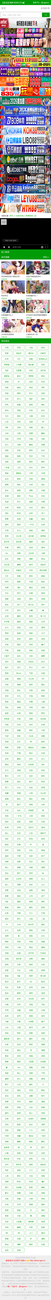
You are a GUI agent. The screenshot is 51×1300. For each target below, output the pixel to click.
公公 (43, 884)
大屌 (7, 530)
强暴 (19, 884)
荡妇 (19, 895)
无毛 (7, 1124)
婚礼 (31, 1084)
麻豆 (19, 376)
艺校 (7, 810)
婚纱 (43, 1204)
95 (31, 1147)
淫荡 (7, 690)
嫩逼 (31, 444)
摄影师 (6, 1038)
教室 (19, 1124)
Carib (31, 735)
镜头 (19, 781)
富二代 (43, 616)
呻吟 (31, 730)
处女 (43, 410)
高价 (7, 1090)
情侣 (31, 387)
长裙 (43, 673)
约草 (31, 1227)
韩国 (7, 381)
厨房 (19, 638)
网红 (43, 404)
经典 (43, 1113)
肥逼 (43, 907)
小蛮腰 (18, 1221)
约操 (19, 718)
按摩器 (43, 535)
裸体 (31, 930)
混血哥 (18, 353)
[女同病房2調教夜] (13, 326)
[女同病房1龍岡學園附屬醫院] (38, 306)
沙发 (31, 655)
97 (31, 844)
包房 (7, 1250)
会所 (31, 513)
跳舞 (7, 1061)
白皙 (43, 964)
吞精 (19, 1250)
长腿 (43, 490)
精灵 (7, 918)
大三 (31, 913)
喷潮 (19, 770)
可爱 (19, 855)
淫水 (31, 758)
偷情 (19, 456)
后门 (43, 513)
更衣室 (18, 541)
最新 (7, 878)
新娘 (7, 1210)
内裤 (7, 861)
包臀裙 (43, 1118)
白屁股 (43, 1061)
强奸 (31, 398)
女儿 (19, 530)
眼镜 (7, 907)
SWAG (31, 376)
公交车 (18, 878)
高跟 (7, 450)
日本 (7, 398)
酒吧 (43, 1238)
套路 (31, 1164)
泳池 (31, 547)
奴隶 (7, 1015)
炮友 (19, 484)
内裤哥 (43, 353)
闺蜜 (7, 598)
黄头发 (6, 1158)
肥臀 (7, 518)
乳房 (31, 1153)
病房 (43, 690)
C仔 (18, 358)
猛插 (19, 633)
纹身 (7, 753)
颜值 (19, 701)
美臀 (7, 1101)
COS (19, 438)
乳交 (31, 456)
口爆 (7, 1153)
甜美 (19, 1153)
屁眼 (43, 735)
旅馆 (7, 964)
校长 (31, 1158)
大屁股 (31, 1061)
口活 (19, 1084)
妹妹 (19, 650)
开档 (31, 707)
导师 (19, 941)
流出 (7, 873)
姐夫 (19, 655)
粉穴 (43, 1147)
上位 (7, 1027)
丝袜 (43, 393)
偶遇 (43, 1050)
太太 (19, 787)
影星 (31, 1187)
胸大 (7, 775)
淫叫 (7, 661)
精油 (7, 764)
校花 (43, 838)
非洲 (19, 827)
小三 (31, 1170)
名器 (43, 1244)
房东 (7, 695)
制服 (19, 404)
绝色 (7, 815)
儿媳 (31, 347)
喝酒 (19, 678)
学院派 (6, 718)
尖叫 (7, 1164)
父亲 (43, 621)
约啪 (19, 913)
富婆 (7, 353)
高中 (43, 604)
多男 (31, 987)
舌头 (19, 838)
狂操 (31, 770)
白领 (43, 724)
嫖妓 (43, 958)
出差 (7, 1221)
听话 (7, 981)
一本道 (6, 467)
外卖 (31, 410)
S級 (18, 975)
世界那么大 (43, 358)
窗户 (19, 804)
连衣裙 (31, 535)
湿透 (31, 821)
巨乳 (7, 404)
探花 (43, 376)
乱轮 (31, 884)
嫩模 (19, 564)
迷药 (43, 541)
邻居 (43, 1067)
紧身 (31, 964)
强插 (7, 1181)
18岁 (7, 735)
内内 (19, 1055)
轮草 (19, 998)
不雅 (19, 753)
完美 (7, 1118)
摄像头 (18, 473)
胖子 (7, 1084)
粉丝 (7, 993)
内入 (19, 1078)
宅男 (31, 690)
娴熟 (43, 1187)
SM (6, 427)
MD (43, 387)
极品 (31, 587)
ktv (7, 553)
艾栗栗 (18, 370)
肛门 (7, 787)
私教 (43, 1227)
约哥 (7, 358)
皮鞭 (31, 1095)
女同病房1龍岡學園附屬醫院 (36, 315)
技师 (19, 1113)
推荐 (31, 993)
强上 (7, 867)
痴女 (31, 798)
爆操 (19, 621)
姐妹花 (43, 1164)
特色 (43, 770)
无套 (43, 438)
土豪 (43, 701)
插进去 (31, 747)
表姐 (19, 410)
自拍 (31, 381)
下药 (43, 456)
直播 (31, 433)
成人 (7, 833)
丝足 (7, 987)
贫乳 (19, 1095)
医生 (19, 690)
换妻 (7, 895)
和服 (19, 1198)
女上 (43, 878)
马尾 (7, 1198)
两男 (31, 975)
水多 (43, 804)
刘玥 (31, 370)
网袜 (7, 941)
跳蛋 (19, 1210)
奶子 (43, 855)
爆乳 (43, 461)
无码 (19, 421)
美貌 (31, 1067)
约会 (19, 1158)
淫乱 (7, 513)
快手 (43, 998)
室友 (19, 735)
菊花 (31, 947)
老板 (43, 1175)
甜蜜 (31, 1032)
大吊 (43, 667)
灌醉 (31, 558)
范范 (43, 364)
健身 (7, 855)
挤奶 (7, 1215)
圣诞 (7, 638)
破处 (43, 924)
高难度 (31, 810)
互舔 (43, 821)
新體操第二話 (31, 215)
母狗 (43, 890)
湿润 (43, 993)
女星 (7, 1044)
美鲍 (43, 1107)
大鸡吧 (31, 1021)
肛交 (43, 416)
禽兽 (31, 1101)
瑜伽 (43, 850)
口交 (7, 421)
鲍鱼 (31, 1141)
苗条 (43, 593)
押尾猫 (6, 364)
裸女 (19, 1175)
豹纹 (7, 1055)
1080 (7, 1135)
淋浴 (19, 764)
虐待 (7, 524)
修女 (19, 798)
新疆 (19, 1192)
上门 (31, 1232)
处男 (19, 930)
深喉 (43, 1192)
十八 (31, 1130)
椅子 (31, 781)
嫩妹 (43, 433)
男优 (43, 1198)
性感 (43, 587)
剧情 (31, 404)
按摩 (43, 970)
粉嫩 (31, 518)
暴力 (19, 1038)
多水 (43, 661)
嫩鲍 (19, 1141)
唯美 (19, 478)
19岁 (43, 730)
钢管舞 (31, 1221)
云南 (31, 1192)
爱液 (7, 730)
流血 (7, 1130)
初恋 (19, 627)
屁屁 (19, 821)
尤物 (19, 444)
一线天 (43, 1135)
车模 (19, 1238)
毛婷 (7, 370)
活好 (7, 838)
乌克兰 (31, 827)
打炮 (31, 695)
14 (7, 924)
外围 (43, 501)
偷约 (7, 1113)
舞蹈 (19, 1061)
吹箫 (7, 547)
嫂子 (43, 1021)
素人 (43, 427)
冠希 (19, 861)
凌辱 (7, 935)
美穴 (7, 1187)
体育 (43, 1130)
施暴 (19, 867)
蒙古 (7, 1192)
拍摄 (19, 1010)
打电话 (43, 953)
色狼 (7, 1050)
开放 (7, 644)
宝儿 (7, 770)
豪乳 (43, 1141)
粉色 (31, 616)
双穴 (19, 593)
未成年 (31, 1118)
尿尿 (19, 1170)
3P (43, 421)
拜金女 (31, 661)
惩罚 (19, 1015)
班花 (31, 838)
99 (19, 1232)
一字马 (31, 524)
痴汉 (19, 1050)
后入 (7, 444)
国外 (43, 775)
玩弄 (31, 855)
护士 (31, 393)
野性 (43, 713)
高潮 (7, 495)
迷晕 (19, 553)
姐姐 (31, 530)
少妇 (7, 433)
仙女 (19, 810)
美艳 (43, 1055)
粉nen (18, 673)
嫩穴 (43, 644)
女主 (7, 930)
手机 (43, 1004)
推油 (43, 547)
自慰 (7, 461)
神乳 (43, 901)
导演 (31, 1090)
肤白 (31, 753)
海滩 (31, 1010)
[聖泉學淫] (13, 287)
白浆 (7, 913)
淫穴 (19, 667)
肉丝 (43, 347)
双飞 (19, 398)
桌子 (43, 895)
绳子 (43, 1095)
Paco (31, 495)
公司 (31, 895)
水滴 (7, 347)
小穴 (19, 775)
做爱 (19, 461)
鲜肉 (43, 695)
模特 (19, 393)
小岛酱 (18, 364)
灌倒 (43, 1101)
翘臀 (43, 655)
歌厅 (19, 981)
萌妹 (7, 473)
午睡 (19, 1021)
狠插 (7, 798)
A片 (43, 678)
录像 (31, 867)
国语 (43, 518)
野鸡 (43, 781)
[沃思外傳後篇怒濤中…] (38, 268)
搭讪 (7, 410)
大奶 (19, 433)
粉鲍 (7, 1141)
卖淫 (19, 1044)
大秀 (31, 473)
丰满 (43, 473)
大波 (19, 1215)
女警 (43, 930)
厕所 (19, 524)
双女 (7, 604)
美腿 (43, 444)
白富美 (31, 764)
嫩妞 (19, 616)
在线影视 (45, 8)
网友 (43, 1090)
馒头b (31, 1135)
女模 (31, 970)
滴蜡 (31, 490)
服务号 (43, 833)
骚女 (43, 684)
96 (31, 741)
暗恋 (7, 844)
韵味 (43, 798)
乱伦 (43, 450)
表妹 (31, 650)
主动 (19, 924)
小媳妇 (43, 747)
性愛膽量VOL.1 (31, 295)
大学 (7, 610)
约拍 (7, 1227)
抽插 (31, 501)
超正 (7, 667)
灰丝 (31, 724)
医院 (7, 673)
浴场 (7, 958)
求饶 (7, 953)
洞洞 (31, 804)
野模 (7, 1238)
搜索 (46, 15)
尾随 (43, 1044)
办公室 (18, 535)
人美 (7, 1175)
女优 (7, 1204)
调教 (19, 558)
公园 (19, 1027)
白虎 (31, 484)
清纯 (7, 947)
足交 (19, 833)
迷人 (7, 884)
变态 (43, 495)
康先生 (31, 353)
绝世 (7, 850)
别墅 (7, 890)
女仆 (43, 935)
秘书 (31, 564)
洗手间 (31, 953)
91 (19, 381)
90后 (19, 513)
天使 (7, 684)
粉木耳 (6, 541)
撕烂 (31, 1038)
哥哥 (19, 1101)
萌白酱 (31, 364)
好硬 (7, 998)
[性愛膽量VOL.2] (13, 306)
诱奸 (43, 1210)
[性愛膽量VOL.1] (38, 287)
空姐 (7, 393)
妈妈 (43, 530)
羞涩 (43, 1232)
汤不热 (43, 370)
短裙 (7, 678)
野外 (43, 467)
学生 (31, 467)
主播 (31, 416)
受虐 (7, 741)
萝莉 (31, 450)
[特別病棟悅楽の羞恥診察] (13, 268)
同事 (31, 427)
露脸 (43, 478)
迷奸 (43, 398)
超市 (19, 1118)
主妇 (31, 1107)
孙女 (7, 490)
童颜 (43, 1215)
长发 (31, 787)
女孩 (43, 753)
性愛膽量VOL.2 (7, 315)
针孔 (19, 695)
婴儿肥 (43, 975)
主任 (43, 1158)
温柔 (43, 1032)
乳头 (31, 861)
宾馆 (31, 644)
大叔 (31, 1175)
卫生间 (31, 553)
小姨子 (6, 655)
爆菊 (7, 484)
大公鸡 (31, 678)
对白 (31, 850)
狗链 (19, 1107)
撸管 (19, 993)
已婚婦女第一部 (32, 334)
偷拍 (19, 387)
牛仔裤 (6, 621)
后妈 (43, 1153)
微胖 (19, 901)
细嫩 (19, 1135)
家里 (7, 701)
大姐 (31, 918)
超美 (7, 713)
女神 (7, 507)
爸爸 (7, 535)
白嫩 (31, 610)
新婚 (31, 1204)
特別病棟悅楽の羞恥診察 (10, 276)
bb (43, 873)
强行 (43, 861)
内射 (7, 387)
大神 (31, 1198)
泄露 (43, 867)
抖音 (43, 381)
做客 (7, 1107)
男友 (19, 1032)
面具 (31, 684)
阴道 (7, 975)
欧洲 (7, 827)
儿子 (43, 633)
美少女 (31, 604)
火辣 (31, 793)
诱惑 (7, 633)
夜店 (43, 981)
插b (18, 587)
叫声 (19, 1004)
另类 (19, 427)
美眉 (19, 518)
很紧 (19, 747)
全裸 (7, 587)
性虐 (7, 501)
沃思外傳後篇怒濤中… (34, 276)
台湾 (19, 1204)
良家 (43, 1170)
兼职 (31, 1244)
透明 (43, 627)
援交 (31, 461)
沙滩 (43, 1010)
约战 (7, 724)
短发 (43, 987)
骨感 (43, 1221)
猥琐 (43, 1078)
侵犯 (31, 935)
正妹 (19, 964)
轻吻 (31, 358)
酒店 (19, 495)
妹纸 (43, 741)
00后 (31, 1181)
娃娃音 (6, 1147)
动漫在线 (19, 215)
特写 (7, 581)
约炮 (31, 438)
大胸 (43, 553)
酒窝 (19, 1130)
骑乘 (31, 878)
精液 (31, 1015)
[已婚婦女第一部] (38, 326)
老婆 (7, 970)
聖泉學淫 (4, 295)
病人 (19, 1073)
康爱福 (6, 376)
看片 (19, 873)
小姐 (19, 947)
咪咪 (7, 747)
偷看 (19, 490)
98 (7, 1232)
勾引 (7, 416)
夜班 (31, 1044)
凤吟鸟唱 (43, 570)
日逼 (43, 1038)
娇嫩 (19, 730)
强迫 (7, 1032)
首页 (3, 8)
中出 (19, 970)
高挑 (19, 598)
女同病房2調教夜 (7, 334)
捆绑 (31, 541)
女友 (31, 627)
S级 (6, 901)
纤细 (31, 941)
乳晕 (19, 987)
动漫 (31, 421)
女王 (19, 741)
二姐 (43, 918)
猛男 (31, 890)
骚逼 (31, 621)
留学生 (18, 1164)
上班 (43, 1027)
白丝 (31, 507)
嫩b (43, 1181)
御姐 (7, 456)
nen (18, 1067)
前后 (7, 1095)
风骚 (19, 793)
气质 (31, 673)
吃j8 (6, 1170)
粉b (43, 764)
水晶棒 (18, 1187)
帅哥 (31, 873)
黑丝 (19, 416)
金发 (31, 775)
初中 (19, 610)
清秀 (43, 1124)
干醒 (7, 1021)
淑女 (43, 484)
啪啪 (19, 684)
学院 (19, 347)
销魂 (19, 707)
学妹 (7, 438)
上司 (19, 467)
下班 (43, 1073)
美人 (31, 1113)
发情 (43, 638)
